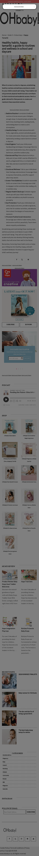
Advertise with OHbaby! (19, 6)
